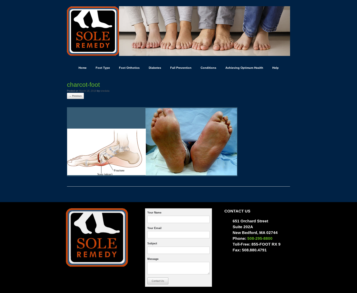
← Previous (75, 96)
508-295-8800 (260, 238)
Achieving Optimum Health (244, 67)
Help (275, 67)
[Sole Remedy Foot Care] (178, 31)
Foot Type (103, 67)
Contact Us (158, 281)
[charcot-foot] (152, 174)
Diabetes (155, 67)
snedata (104, 90)
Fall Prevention (181, 67)
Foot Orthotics (129, 67)
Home (83, 67)
